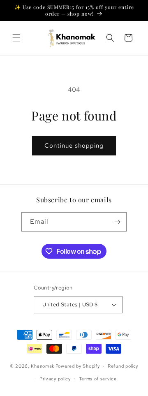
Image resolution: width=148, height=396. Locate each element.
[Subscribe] (117, 222)
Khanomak (42, 366)
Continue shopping (74, 145)
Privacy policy (55, 379)
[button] (16, 38)
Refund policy (123, 366)
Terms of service (98, 379)
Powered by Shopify (78, 366)
